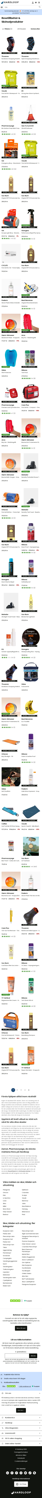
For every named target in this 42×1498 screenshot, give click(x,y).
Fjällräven (25, 1190)
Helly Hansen (7, 1212)
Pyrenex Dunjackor (28, 1241)
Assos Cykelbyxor (28, 1260)
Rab (4, 1195)
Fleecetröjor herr (8, 1244)
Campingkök (7, 1258)
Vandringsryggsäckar (10, 1261)
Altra (4, 1203)
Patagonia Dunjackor (29, 1284)
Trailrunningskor (8, 1269)
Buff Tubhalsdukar (28, 1279)
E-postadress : (21, 1352)
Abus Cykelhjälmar (28, 1281)
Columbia (25, 1192)
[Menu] (2, 7)
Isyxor (5, 1264)
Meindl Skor (26, 1254)
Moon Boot (6, 1209)
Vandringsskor (7, 1266)
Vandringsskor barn (9, 1277)
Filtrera (8, 29)
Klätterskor (6, 1275)
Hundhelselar (26, 1268)
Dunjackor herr (8, 1239)
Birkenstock (26, 1212)
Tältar (5, 1247)
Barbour (5, 1214)
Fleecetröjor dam (8, 1236)
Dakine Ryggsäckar (28, 1257)
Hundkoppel (26, 1270)
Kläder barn (7, 1286)
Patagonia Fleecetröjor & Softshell (30, 1237)
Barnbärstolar (7, 1283)
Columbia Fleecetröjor (29, 1246)
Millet (4, 1206)
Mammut (25, 1201)
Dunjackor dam (8, 1231)
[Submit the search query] (40, 7)
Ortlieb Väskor (26, 1273)
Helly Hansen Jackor (29, 1244)
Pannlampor (7, 1253)
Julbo (24, 1203)
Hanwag (25, 1209)
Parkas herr (6, 1242)
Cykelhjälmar (7, 1280)
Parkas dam (7, 1233)
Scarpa (24, 1195)
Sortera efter (35, 29)
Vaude (24, 1198)
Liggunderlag (7, 1250)
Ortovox (5, 1192)
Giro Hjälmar (26, 1262)
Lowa (4, 1201)
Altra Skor (25, 1276)
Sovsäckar (6, 1255)
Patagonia (6, 1190)
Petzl (23, 1214)
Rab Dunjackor (27, 1265)
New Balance (26, 1206)
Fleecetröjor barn (28, 1231)
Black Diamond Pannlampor (27, 1250)
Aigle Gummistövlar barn (30, 1233)
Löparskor (6, 1272)
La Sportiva (6, 1198)
